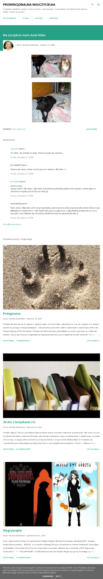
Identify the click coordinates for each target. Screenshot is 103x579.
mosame (15, 148)
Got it (59, 576)
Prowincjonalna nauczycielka (29, 4)
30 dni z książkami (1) (19, 422)
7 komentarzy (23, 340)
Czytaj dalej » (93, 340)
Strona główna (9, 18)
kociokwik (15, 181)
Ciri (13, 129)
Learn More (47, 576)
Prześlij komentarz (12, 224)
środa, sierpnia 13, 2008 (22, 157)
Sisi (24, 129)
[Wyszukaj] (92, 4)
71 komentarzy (23, 557)
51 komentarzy (23, 449)
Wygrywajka (12, 530)
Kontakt (39, 18)
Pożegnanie (11, 313)
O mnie (25, 18)
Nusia (19, 129)
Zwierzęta (53, 18)
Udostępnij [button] (91, 129)
